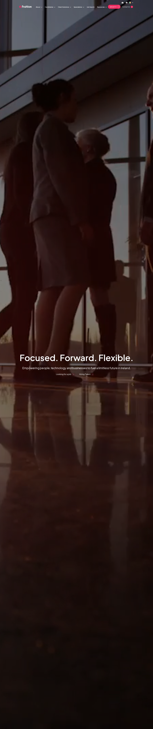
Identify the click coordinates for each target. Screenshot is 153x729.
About (38, 7)
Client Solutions (63, 7)
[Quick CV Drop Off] (123, 3)
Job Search (90, 7)
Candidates (49, 7)
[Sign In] (126, 3)
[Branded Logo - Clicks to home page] (25, 7)
